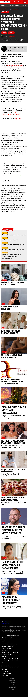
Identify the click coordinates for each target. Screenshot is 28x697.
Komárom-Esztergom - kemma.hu (10, 660)
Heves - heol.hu (5, 656)
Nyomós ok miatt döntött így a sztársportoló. (14, 537)
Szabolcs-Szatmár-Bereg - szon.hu (10, 667)
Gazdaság (12, 680)
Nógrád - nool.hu (6, 663)
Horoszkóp (4, 5)
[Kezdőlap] (5, 2)
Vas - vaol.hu (5, 671)
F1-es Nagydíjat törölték (14, 65)
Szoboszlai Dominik (15, 5)
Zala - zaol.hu (5, 675)
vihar (4, 33)
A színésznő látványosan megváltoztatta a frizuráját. (12, 607)
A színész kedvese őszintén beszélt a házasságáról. (11, 446)
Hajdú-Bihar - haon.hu (7, 654)
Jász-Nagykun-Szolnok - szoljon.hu (10, 658)
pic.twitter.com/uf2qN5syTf (11, 114)
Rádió (12, 689)
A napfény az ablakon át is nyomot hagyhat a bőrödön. (13, 572)
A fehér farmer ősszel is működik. (10, 475)
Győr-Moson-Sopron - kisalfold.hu (10, 652)
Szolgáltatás (12, 687)
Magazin (12, 683)
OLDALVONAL (15, 9)
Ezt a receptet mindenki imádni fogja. (13, 503)
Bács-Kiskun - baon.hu (7, 637)
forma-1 (11, 33)
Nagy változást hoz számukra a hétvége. (13, 417)
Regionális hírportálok (12, 635)
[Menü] (24, 2)
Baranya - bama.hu (6, 640)
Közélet (12, 678)
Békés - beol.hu (5, 642)
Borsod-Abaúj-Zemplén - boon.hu (10, 644)
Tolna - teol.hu (5, 669)
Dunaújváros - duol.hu (7, 648)
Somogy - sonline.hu (7, 665)
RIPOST (3, 9)
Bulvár (12, 685)
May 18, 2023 (18, 118)
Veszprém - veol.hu (6, 673)
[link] (4, 280)
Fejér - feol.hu (5, 650)
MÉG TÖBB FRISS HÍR (7, 259)
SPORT (8, 9)
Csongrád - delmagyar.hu (8, 646)
